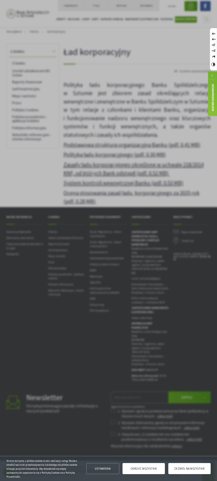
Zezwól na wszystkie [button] (189, 468)
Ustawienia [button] (103, 468)
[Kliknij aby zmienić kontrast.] (213, 65)
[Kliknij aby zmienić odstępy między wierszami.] (213, 45)
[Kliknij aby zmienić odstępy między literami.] (213, 39)
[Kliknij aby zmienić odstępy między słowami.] (214, 51)
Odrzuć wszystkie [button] (143, 468)
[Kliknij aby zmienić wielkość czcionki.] (213, 33)
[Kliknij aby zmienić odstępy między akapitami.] (213, 56)
